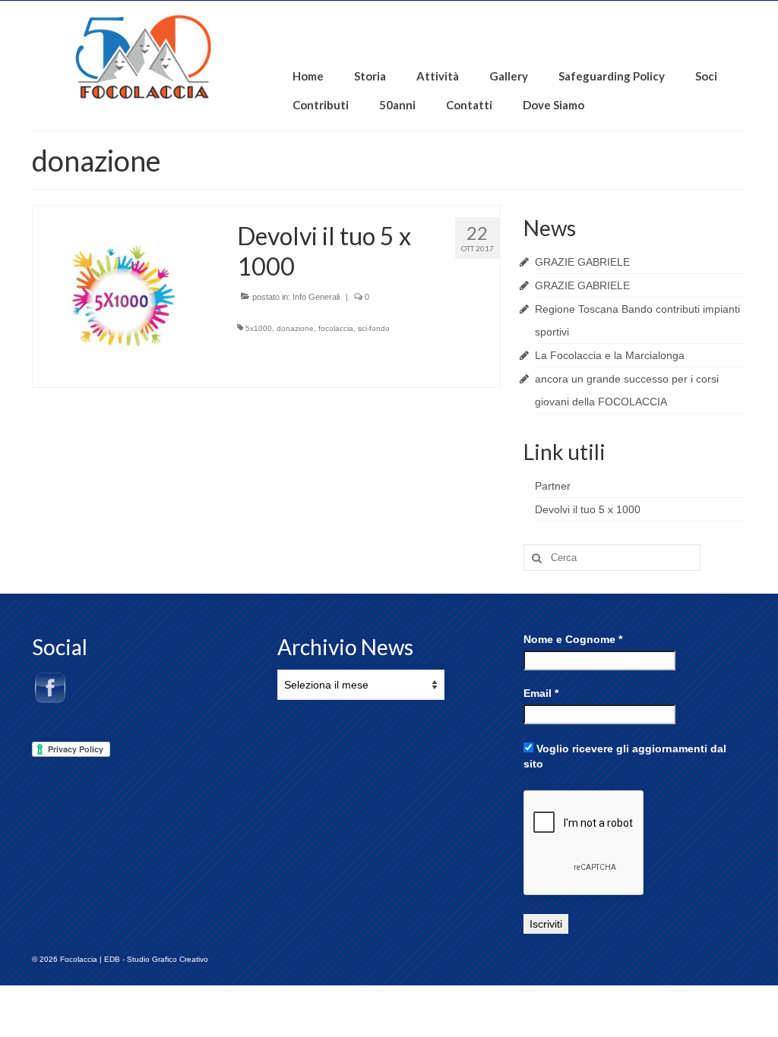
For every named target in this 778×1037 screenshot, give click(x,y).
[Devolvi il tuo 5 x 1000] (123, 295)
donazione (295, 328)
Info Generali (316, 296)
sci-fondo (374, 328)
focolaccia (335, 328)
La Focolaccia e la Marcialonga (610, 355)
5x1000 (258, 328)
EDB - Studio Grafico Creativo (156, 959)
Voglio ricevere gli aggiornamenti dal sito (624, 756)
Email (540, 693)
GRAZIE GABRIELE (582, 262)
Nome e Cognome (572, 639)
